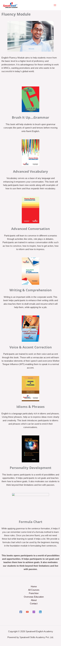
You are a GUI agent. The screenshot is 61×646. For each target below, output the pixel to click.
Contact (33, 603)
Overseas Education (34, 597)
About (34, 600)
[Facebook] (20, 611)
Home (34, 586)
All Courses (33, 590)
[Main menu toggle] (55, 5)
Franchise (33, 593)
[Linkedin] (40, 611)
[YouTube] (27, 611)
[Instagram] (33, 611)
